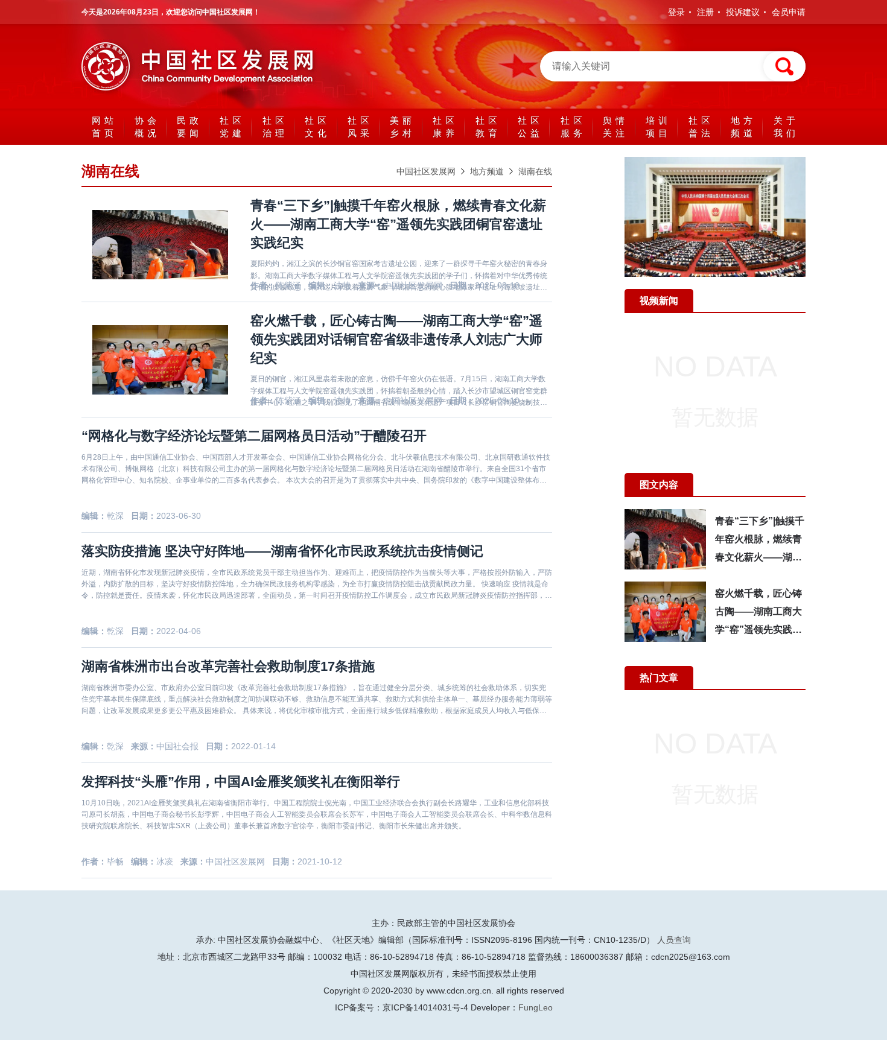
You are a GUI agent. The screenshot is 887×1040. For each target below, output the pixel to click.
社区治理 (275, 126)
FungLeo (535, 1007)
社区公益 (530, 126)
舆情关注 (615, 126)
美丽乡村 (402, 126)
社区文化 (317, 126)
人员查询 (674, 940)
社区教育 (488, 126)
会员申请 (789, 12)
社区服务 (573, 126)
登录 (676, 12)
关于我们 (786, 126)
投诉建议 (743, 12)
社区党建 (232, 126)
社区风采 (360, 126)
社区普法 (701, 126)
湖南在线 (535, 171)
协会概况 (147, 126)
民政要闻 (189, 126)
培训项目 (658, 126)
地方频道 (743, 126)
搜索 (784, 66)
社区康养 (445, 126)
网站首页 (104, 126)
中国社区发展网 (426, 171)
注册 (705, 12)
